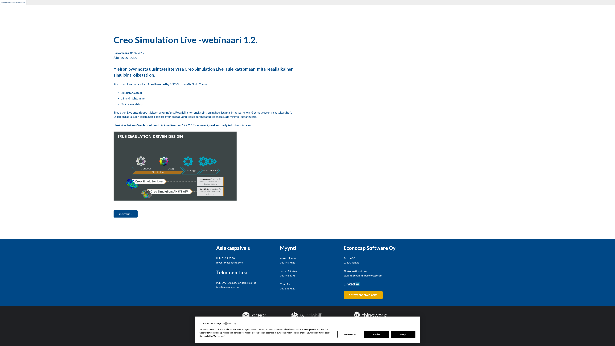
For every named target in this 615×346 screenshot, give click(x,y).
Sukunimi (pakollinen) (13, 29)
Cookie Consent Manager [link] (210, 323)
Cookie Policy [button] (285, 333)
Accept (403, 334)
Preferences (350, 334)
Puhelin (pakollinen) (12, 82)
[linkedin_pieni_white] (371, 284)
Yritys (3, 47)
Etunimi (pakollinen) (12, 11)
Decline (376, 334)
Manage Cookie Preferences (13, 2)
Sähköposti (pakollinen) (14, 65)
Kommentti (7, 100)
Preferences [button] (219, 336)
